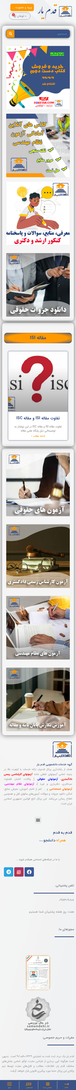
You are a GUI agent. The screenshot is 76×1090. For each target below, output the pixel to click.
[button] (38, 820)
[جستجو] (10, 34)
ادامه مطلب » (38, 436)
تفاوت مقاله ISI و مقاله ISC (38, 418)
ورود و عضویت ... (22, 7)
